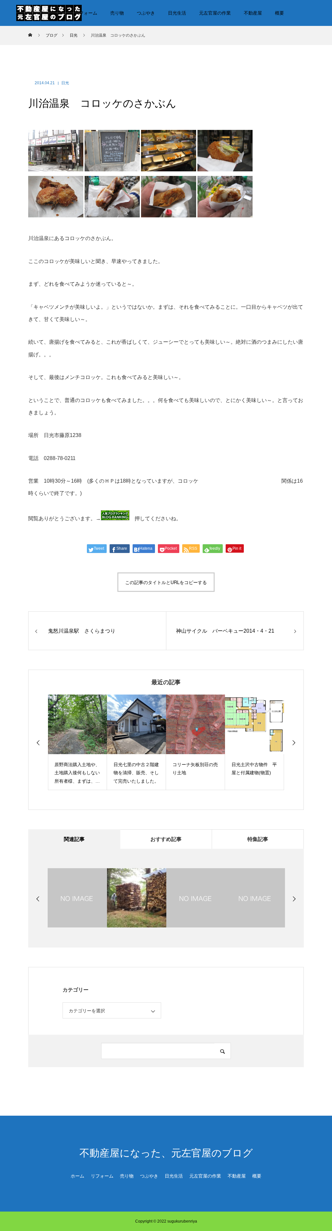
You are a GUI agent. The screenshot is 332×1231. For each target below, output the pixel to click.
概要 (279, 13)
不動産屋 (253, 13)
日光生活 (177, 13)
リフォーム (86, 13)
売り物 (117, 13)
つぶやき (146, 13)
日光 (65, 83)
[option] (77, 742)
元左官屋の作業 (215, 13)
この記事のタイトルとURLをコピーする (166, 582)
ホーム (77, 1176)
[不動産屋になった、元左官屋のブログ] (49, 13)
